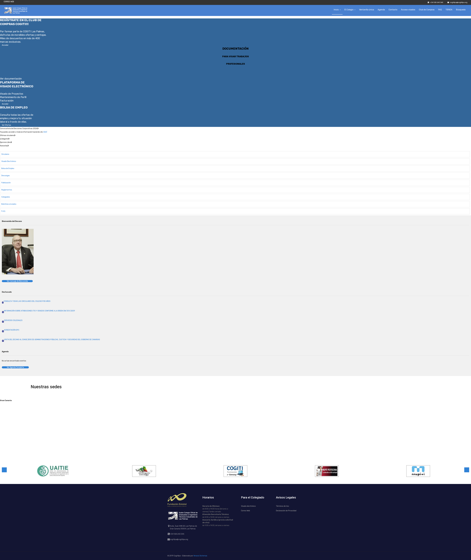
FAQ (440, 9)
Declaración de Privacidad (286, 511)
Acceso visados (408, 9)
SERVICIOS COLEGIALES (13, 320)
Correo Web (245, 511)
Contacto (393, 9)
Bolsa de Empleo (7, 168)
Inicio (336, 9)
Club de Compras (426, 9)
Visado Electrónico (8, 161)
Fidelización (6, 183)
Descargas (5, 176)
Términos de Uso (282, 506)
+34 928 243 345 (436, 2)
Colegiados (5, 197)
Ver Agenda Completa (15, 367)
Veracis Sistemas (200, 556)
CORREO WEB (9, 2)
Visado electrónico (248, 506)
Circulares (5, 154)
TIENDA (448, 9)
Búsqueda (460, 9)
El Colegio (348, 9)
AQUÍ (45, 132)
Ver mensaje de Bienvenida (17, 281)
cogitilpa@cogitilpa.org (458, 2)
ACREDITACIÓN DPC (11, 330)
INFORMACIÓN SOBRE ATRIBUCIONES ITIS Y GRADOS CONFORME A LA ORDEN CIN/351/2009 (39, 311)
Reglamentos (6, 190)
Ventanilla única (366, 9)
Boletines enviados (8, 204)
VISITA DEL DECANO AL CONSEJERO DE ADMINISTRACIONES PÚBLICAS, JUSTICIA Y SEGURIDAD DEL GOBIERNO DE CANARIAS (52, 340)
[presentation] (4, 469)
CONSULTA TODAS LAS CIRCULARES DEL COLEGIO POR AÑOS (27, 301)
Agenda (381, 9)
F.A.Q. (3, 211)
